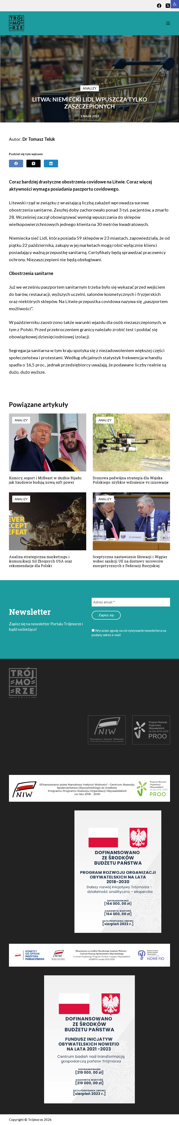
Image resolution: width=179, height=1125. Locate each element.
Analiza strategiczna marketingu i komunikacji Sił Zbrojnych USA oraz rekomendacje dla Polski (40, 561)
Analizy (89, 88)
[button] (175, 4)
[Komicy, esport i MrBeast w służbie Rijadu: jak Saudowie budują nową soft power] (47, 442)
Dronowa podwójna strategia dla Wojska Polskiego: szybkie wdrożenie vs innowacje (131, 480)
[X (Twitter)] (168, 5)
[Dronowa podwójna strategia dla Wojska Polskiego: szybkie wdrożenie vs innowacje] (131, 442)
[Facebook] (159, 5)
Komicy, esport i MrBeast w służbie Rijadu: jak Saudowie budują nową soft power (45, 480)
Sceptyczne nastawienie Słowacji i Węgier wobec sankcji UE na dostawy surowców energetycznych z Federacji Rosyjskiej (130, 561)
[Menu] (168, 23)
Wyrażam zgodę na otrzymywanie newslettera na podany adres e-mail (129, 633)
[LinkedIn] (51, 163)
